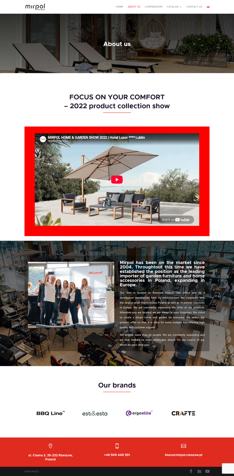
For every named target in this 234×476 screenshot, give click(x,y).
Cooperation (153, 7)
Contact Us (194, 7)
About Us (134, 7)
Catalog (172, 7)
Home (119, 7)
